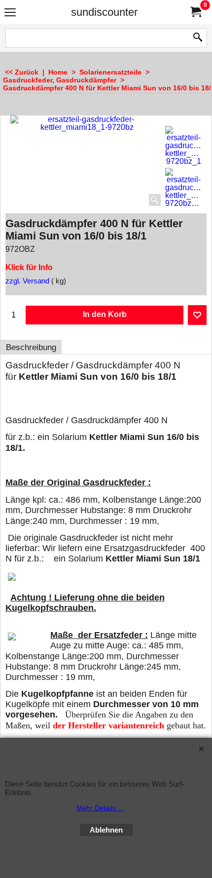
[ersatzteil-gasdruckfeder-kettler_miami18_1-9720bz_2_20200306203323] (183, 187)
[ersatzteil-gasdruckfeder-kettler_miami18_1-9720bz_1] (183, 145)
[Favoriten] (197, 315)
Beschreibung (31, 347)
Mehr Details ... (100, 808)
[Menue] (10, 13)
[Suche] (197, 38)
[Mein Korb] (195, 12)
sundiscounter (104, 12)
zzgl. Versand (27, 281)
